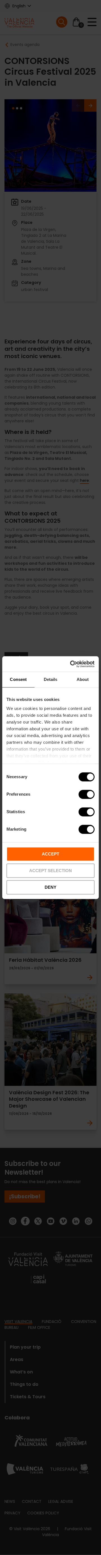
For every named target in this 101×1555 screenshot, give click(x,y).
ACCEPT (50, 854)
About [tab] (83, 679)
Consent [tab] (18, 679)
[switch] (87, 794)
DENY (50, 887)
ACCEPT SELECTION (50, 870)
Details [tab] (51, 679)
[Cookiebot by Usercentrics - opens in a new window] (71, 664)
